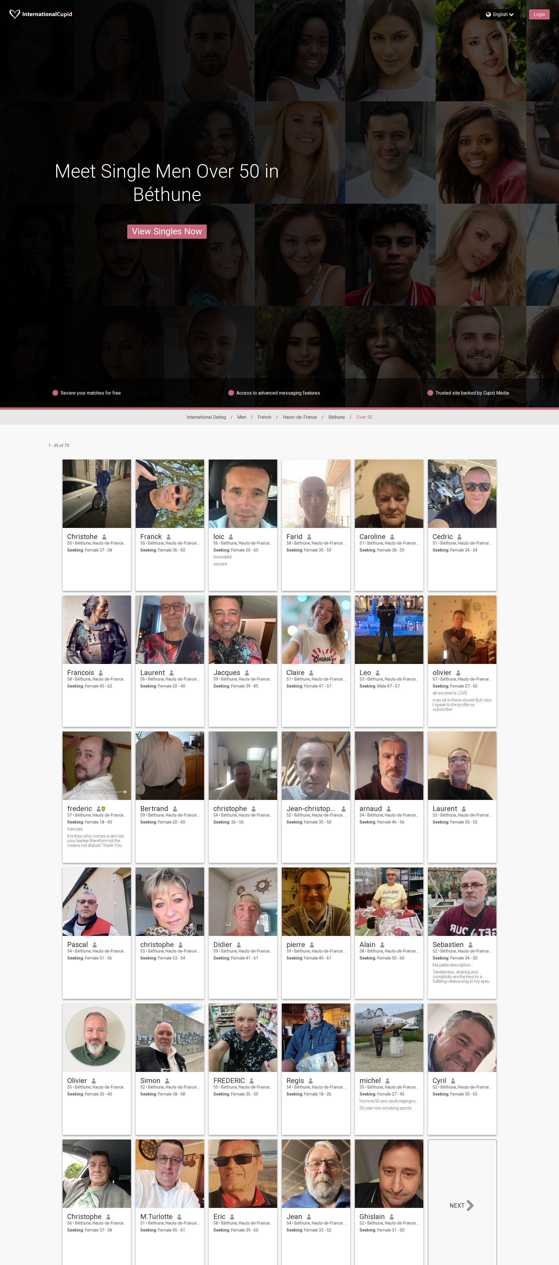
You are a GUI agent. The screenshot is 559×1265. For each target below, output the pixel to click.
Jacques (226, 673)
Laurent (152, 673)
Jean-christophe (311, 809)
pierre (295, 945)
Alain (368, 945)
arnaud (371, 809)
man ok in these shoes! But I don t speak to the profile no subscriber (462, 705)
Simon (150, 1081)
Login (539, 14)
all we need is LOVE (450, 693)
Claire (295, 673)
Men (241, 417)
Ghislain (372, 1217)
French (264, 417)
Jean (294, 1217)
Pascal (77, 945)
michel (370, 1081)
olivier (442, 673)
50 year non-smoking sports (386, 1108)
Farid (294, 537)
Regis (295, 1081)
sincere (220, 564)
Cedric (443, 537)
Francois (80, 673)
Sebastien (448, 945)
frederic (79, 809)
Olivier (77, 1081)
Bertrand (154, 809)
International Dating (206, 417)
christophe (230, 809)
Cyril (439, 1081)
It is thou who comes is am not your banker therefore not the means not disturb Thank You (95, 841)
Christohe (82, 537)
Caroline (372, 537)
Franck (151, 537)
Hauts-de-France (300, 417)
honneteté (222, 557)
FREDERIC (229, 1081)
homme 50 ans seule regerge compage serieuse (389, 1101)
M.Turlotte (156, 1217)
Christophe (84, 1217)
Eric (219, 1217)
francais (75, 829)
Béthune (336, 417)
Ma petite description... (453, 965)
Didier (222, 945)
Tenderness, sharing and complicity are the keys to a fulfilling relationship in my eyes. (461, 977)
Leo (365, 673)
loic (218, 537)
